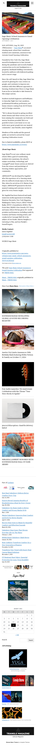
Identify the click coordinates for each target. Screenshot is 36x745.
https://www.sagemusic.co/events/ (14, 144)
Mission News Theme (12, 742)
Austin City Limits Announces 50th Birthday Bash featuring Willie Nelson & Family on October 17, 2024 (17, 354)
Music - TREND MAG (9, 277)
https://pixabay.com (16, 263)
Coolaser (11, 482)
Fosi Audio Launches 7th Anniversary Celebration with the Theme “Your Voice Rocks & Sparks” (17, 391)
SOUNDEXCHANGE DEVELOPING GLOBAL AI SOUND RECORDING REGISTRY (15, 318)
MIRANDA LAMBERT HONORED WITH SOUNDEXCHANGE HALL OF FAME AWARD (17, 461)
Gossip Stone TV (6, 687)
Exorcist (4, 704)
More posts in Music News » (26, 286)
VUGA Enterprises (14, 669)
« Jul (17, 635)
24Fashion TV (5, 720)
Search (4, 640)
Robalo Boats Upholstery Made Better (15, 537)
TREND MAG (9, 273)
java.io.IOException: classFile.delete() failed (17, 426)
